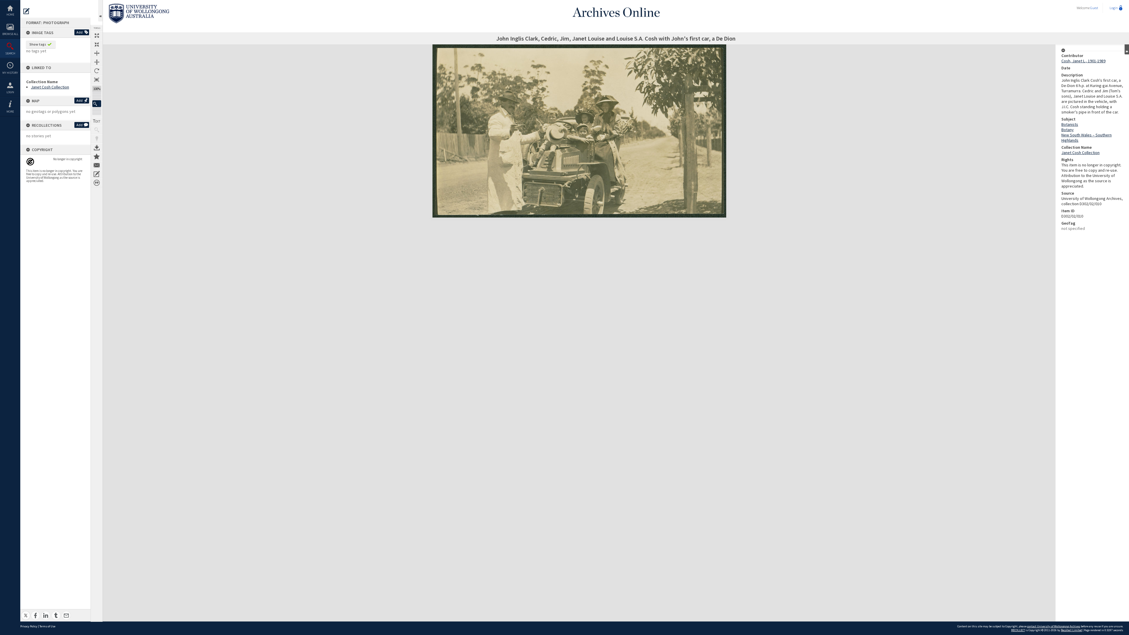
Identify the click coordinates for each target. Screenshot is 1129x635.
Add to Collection (97, 156)
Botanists (1069, 124)
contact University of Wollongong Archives (1053, 626)
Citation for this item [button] (97, 182)
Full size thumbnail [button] (97, 35)
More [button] (10, 111)
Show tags (37, 44)
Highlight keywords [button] (97, 138)
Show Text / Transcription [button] (97, 121)
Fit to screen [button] (97, 44)
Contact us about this (97, 165)
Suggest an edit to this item (26, 11)
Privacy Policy (28, 626)
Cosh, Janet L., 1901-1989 (1083, 60)
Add (79, 32)
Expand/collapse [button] (1127, 49)
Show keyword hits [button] (97, 130)
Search (10, 53)
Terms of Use (47, 626)
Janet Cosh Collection (50, 87)
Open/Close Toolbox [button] (100, 10)
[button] (96, 103)
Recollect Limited (1071, 630)
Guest (1094, 8)
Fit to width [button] (97, 53)
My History (10, 73)
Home (10, 14)
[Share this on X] (25, 612)
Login (10, 92)
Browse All (10, 34)
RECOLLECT (1018, 630)
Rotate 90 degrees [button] (97, 70)
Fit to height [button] (97, 62)
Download (97, 147)
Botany (1067, 129)
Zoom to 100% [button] (97, 79)
